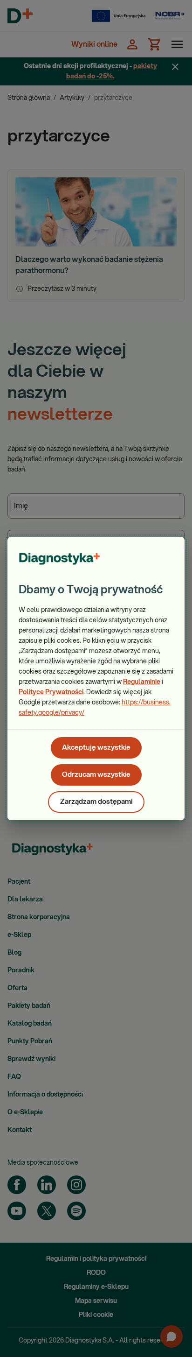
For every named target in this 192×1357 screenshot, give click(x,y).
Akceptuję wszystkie (96, 747)
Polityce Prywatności (51, 692)
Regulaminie (141, 682)
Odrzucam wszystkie (96, 774)
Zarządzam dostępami (96, 801)
